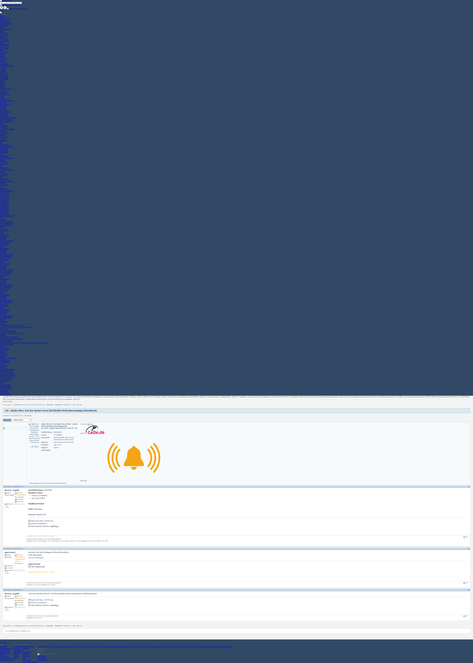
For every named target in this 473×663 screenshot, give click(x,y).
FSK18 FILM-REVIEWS (7, 373)
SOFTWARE (4, 64)
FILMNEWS (3, 127)
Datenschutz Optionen (30, 662)
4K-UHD (2, 160)
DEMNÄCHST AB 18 (6, 372)
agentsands (9, 552)
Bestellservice (4, 650)
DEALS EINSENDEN (6, 122)
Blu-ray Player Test (132, 646)
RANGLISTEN (4, 393)
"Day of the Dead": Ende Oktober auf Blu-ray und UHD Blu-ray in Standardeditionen (304, 397)
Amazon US (36, 496)
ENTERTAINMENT (6, 341)
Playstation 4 (158, 646)
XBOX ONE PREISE (6, 120)
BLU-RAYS (3, 106)
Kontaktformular (28, 646)
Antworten (7, 420)
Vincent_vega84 (11, 490)
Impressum (26, 654)
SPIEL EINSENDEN (6, 256)
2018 (59, 445)
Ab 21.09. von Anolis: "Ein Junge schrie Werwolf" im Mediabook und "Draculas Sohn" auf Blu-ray (90, 397)
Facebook (26, 648)
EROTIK (2, 85)
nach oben (3, 643)
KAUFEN (2, 352)
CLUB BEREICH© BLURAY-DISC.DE (11, 339)
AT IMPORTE (4, 195)
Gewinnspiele (18, 646)
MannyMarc (44, 541)
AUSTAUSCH (4, 35)
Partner (16, 656)
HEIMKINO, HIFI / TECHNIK (8, 337)
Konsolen (203, 646)
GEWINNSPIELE (5, 22)
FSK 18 (2, 364)
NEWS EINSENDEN (6, 100)
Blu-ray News (42, 656)
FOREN (2, 323)
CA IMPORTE (4, 198)
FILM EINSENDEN (5, 225)
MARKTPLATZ (5, 348)
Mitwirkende (27, 656)
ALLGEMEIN (4, 79)
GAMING (3, 335)
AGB (24, 658)
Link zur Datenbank (35, 558)
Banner (16, 654)
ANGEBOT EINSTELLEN (8, 358)
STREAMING (4, 329)
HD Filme (97, 646)
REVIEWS (3, 131)
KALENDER (3, 141)
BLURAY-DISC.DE (5, 89)
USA (55, 445)
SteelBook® (49, 405)
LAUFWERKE (4, 52)
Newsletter (3, 646)
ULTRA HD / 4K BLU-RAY (8, 331)
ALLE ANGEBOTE (6, 104)
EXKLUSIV (3, 37)
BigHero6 (29, 541)
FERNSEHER (4, 39)
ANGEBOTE (4, 75)
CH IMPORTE (4, 200)
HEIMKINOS (4, 391)
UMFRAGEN (4, 26)
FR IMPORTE (4, 204)
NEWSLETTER (5, 20)
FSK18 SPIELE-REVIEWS (8, 375)
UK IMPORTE (4, 212)
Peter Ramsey (69, 442)
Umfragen (17, 648)
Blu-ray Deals (42, 658)
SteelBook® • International (63, 405)
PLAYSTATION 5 (5, 243)
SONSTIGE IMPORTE (7, 216)
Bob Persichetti (59, 442)
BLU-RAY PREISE (5, 112)
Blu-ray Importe (227, 646)
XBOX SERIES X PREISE (8, 118)
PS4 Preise (3, 654)
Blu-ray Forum (7, 405)
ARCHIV (2, 98)
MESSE (2, 54)
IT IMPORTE (4, 206)
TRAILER (3, 70)
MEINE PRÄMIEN (5, 395)
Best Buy (35, 498)
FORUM (2, 320)
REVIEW (2, 87)
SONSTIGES (4, 110)
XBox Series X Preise (7, 660)
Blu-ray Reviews (120, 646)
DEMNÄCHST (4, 145)
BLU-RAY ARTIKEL (6, 29)
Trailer (197, 646)
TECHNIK (3, 68)
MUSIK (2, 56)
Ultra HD (103, 646)
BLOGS (2, 27)
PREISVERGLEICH (6, 387)
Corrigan (70, 541)
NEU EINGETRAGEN (6, 147)
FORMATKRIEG (5, 41)
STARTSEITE (4, 18)
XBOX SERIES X (5, 289)
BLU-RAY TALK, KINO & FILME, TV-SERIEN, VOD (15, 327)
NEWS (2, 31)
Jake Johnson (69, 437)
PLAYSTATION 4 (5, 258)
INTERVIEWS (4, 49)
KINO (1, 50)
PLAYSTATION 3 (5, 273)
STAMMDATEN (5, 362)
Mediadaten (26, 652)
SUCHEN (3, 356)
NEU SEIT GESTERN (6, 345)
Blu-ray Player (143, 646)
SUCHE (2, 347)
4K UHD (185, 646)
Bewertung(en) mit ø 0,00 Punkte (41, 483)
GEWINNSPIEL (4, 45)
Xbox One (191, 646)
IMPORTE (3, 183)
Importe (56, 447)
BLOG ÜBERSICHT (6, 389)
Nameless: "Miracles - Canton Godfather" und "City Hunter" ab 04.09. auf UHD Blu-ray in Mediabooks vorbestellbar (159, 397)
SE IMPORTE (4, 210)
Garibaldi (97, 541)
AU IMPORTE (4, 197)
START (2, 16)
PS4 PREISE (4, 116)
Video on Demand (176, 646)
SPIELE (2, 227)
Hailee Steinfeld (59, 437)
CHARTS (3, 139)
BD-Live (151, 646)
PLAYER (2, 60)
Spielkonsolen (65, 646)
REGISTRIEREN (5, 385)
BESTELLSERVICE (6, 222)
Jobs (15, 658)
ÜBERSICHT (4, 33)
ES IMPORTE (4, 202)
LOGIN (2, 383)
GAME (2, 43)
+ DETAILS (34, 447)
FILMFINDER (4, 133)
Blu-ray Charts (55, 646)
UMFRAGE (3, 72)
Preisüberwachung (6, 648)
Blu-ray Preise (4, 652)
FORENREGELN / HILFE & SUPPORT (12, 325)
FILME (2, 81)
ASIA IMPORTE (5, 193)
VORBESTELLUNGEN (7, 129)
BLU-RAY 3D (4, 149)
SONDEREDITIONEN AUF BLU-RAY (11, 333)
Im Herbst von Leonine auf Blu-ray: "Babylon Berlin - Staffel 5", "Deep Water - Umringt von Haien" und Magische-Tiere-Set (237, 397)
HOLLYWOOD (4, 47)
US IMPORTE (4, 214)
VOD (1, 218)
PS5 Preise (3, 656)
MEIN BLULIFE (4, 381)
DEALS (3, 102)
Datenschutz (27, 660)
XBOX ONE (3, 304)
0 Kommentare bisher (59, 483)
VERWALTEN (4, 360)
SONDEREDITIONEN (6, 66)
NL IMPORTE (4, 208)
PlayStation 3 (89, 646)
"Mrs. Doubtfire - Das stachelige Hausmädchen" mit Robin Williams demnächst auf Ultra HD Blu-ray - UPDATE (429, 397)
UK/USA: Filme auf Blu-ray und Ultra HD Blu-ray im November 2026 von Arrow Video (30, 397)
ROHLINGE (3, 62)
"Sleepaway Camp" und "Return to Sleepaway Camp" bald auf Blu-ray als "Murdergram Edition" (362, 397)
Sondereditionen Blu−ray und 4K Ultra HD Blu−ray (29, 405)
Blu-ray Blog (18, 650)
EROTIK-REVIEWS (6, 377)
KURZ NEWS (4, 77)
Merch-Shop (18, 652)
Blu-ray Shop (218, 646)
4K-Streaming (42, 646)
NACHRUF (3, 58)
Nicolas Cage (69, 439)
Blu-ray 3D (166, 646)
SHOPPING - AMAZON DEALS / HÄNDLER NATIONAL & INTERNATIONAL (24, 343)
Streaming (209, 646)
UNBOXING (3, 74)
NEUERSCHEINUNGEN (7, 370)
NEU (1, 143)
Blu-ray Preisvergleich (77, 646)
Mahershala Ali (59, 439)
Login (2, 10)
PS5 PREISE (4, 114)
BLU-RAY (3, 135)
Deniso (58, 541)
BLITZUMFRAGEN (6, 24)
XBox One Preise (5, 658)
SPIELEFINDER (4, 235)
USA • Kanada (77, 405)
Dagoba (84, 541)
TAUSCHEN (4, 354)
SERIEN (2, 83)
